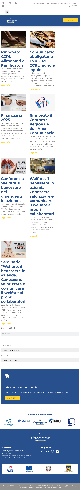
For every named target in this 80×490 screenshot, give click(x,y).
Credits (59, 487)
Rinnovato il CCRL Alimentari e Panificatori (13, 59)
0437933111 (9, 453)
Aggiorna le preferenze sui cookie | (39, 487)
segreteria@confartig (10, 455)
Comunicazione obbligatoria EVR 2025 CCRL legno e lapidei (44, 61)
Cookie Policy (23, 487)
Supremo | (53, 487)
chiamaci (67, 392)
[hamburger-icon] (56, 20)
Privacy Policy (71, 486)
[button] (7, 12)
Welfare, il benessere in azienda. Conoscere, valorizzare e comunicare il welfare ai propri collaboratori (42, 196)
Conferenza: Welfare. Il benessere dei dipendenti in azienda (12, 189)
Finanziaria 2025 (11, 117)
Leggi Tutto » (6, 85)
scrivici (59, 392)
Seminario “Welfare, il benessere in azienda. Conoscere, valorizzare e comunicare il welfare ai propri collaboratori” (14, 282)
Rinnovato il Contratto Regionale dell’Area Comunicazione (44, 124)
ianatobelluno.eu (25, 455)
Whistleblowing (61, 486)
